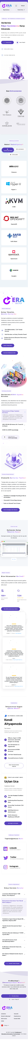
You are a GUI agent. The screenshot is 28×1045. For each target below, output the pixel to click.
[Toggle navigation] (16, 5)
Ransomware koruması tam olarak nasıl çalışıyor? (12, 901)
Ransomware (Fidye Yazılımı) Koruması (10, 411)
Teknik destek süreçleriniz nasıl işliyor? (11, 926)
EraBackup (18, 1032)
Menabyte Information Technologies (10, 1034)
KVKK (2, 1021)
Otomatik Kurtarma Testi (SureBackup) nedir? (9, 940)
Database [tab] (21, 149)
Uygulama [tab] (15, 154)
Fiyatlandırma (17, 1016)
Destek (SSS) (17, 1018)
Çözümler (3, 1013)
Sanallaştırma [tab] (8, 150)
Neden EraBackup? (6, 1016)
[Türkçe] (2, 1025)
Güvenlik (16, 1013)
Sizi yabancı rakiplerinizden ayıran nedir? (12, 954)
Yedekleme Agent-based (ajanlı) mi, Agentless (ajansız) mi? (13, 919)
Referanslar (4, 1018)
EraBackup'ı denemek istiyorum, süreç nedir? (12, 947)
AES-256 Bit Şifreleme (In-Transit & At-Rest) (12, 425)
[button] (14, 559)
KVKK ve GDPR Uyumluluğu (10, 430)
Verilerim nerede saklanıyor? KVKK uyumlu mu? (12, 933)
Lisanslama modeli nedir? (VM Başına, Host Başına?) (11, 894)
